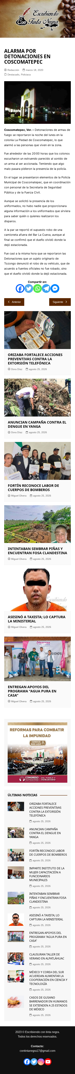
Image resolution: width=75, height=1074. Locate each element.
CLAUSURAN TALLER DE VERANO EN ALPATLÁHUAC (46, 956)
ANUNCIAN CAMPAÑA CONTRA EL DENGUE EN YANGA (37, 424)
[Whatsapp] (37, 288)
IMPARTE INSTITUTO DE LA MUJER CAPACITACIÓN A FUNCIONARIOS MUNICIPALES (46, 874)
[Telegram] (46, 288)
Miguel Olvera (19, 495)
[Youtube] (47, 1061)
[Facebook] (20, 288)
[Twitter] (28, 288)
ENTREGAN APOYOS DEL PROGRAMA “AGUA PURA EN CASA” (32, 691)
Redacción (13, 70)
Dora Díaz (16, 369)
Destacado (13, 74)
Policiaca (26, 74)
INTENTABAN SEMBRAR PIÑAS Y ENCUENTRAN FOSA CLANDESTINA (37, 550)
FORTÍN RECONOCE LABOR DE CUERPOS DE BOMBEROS (33, 487)
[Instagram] (41, 1061)
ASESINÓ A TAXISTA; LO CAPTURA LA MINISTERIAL (36, 619)
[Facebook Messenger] (55, 288)
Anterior (16, 301)
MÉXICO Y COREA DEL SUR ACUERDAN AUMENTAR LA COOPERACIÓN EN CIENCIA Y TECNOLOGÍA (48, 978)
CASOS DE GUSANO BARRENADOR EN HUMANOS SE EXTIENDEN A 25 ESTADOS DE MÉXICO (48, 1003)
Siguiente (58, 301)
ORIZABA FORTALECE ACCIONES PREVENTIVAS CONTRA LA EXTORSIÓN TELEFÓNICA (35, 358)
